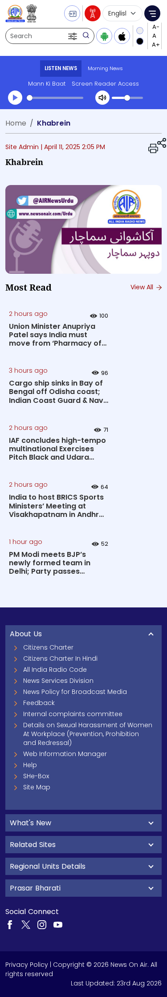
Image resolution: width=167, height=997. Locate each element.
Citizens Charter (48, 647)
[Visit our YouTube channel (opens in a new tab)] (57, 924)
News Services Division (58, 680)
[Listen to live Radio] (93, 13)
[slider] (55, 98)
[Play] (15, 98)
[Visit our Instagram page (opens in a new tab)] (41, 924)
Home (15, 123)
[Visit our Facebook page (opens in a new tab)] (9, 924)
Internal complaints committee (72, 713)
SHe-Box (36, 776)
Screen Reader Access (105, 83)
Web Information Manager (65, 753)
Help (30, 765)
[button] (73, 36)
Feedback (39, 702)
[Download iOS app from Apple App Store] (122, 36)
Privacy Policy (26, 964)
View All (142, 287)
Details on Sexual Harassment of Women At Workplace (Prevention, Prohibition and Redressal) (87, 734)
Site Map (36, 787)
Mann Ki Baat (46, 83)
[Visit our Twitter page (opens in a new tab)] (25, 924)
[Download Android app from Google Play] (104, 36)
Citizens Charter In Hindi (60, 658)
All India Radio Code (55, 669)
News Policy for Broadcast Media (75, 691)
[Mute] (102, 98)
